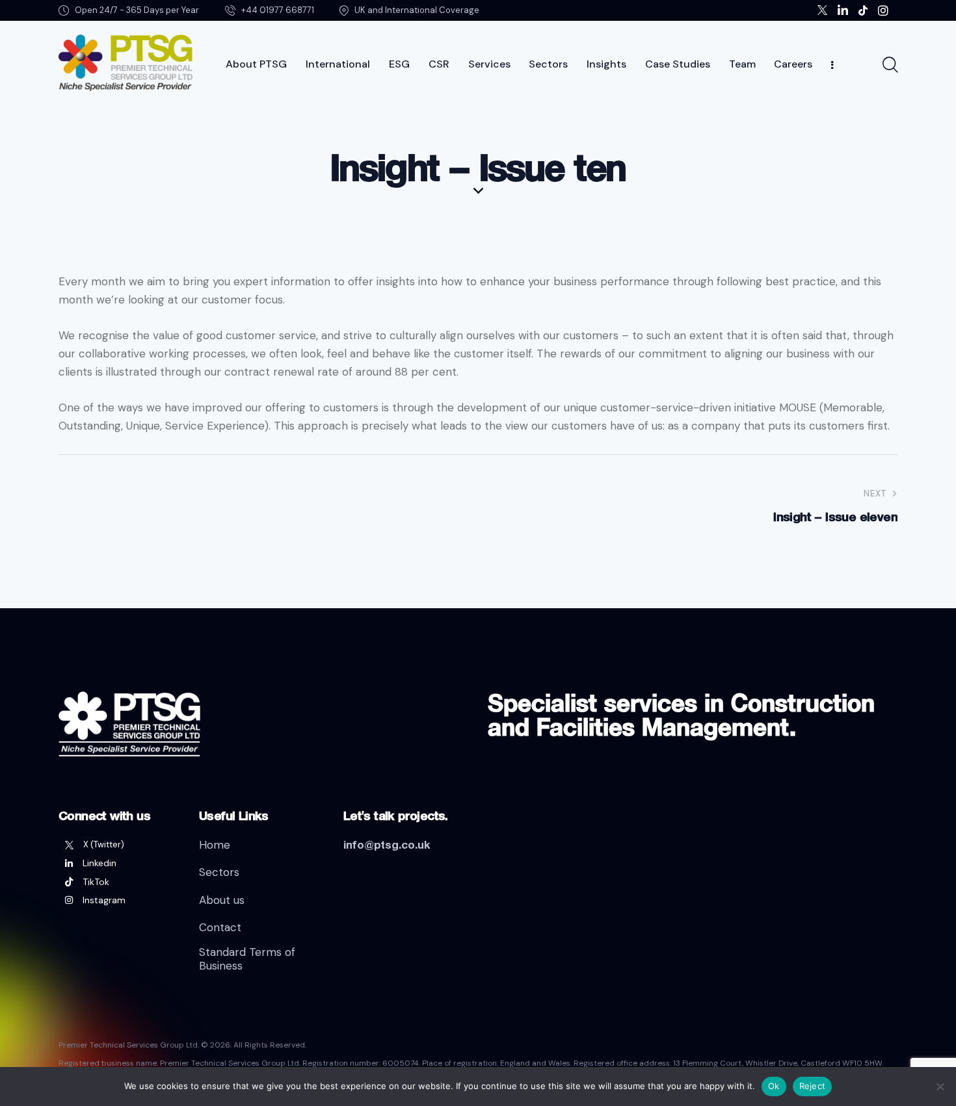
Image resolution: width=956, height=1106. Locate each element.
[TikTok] (119, 882)
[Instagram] (119, 900)
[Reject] (939, 1086)
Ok (774, 1086)
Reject (812, 1086)
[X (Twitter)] (119, 845)
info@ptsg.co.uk (387, 844)
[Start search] (889, 65)
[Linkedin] (119, 863)
